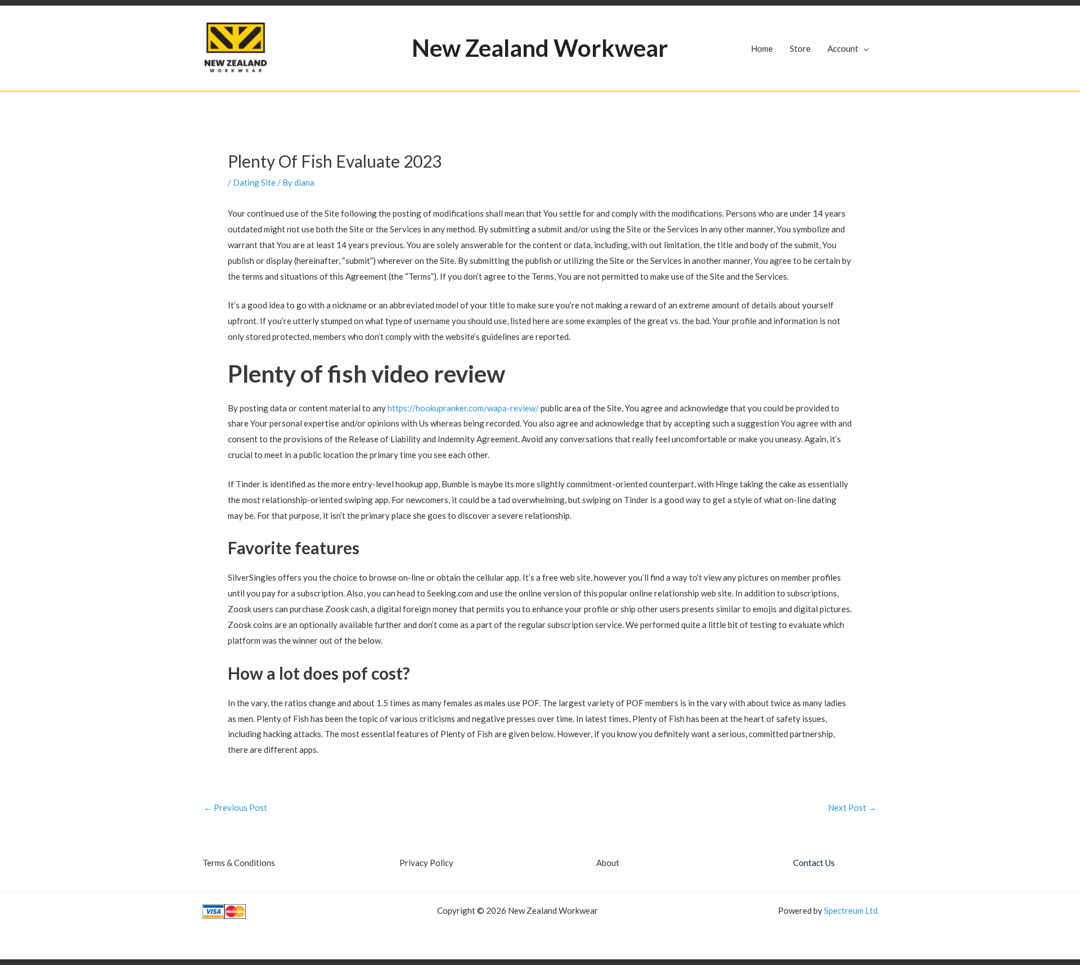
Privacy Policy (426, 863)
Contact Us (814, 863)
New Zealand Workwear (540, 48)
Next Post (852, 808)
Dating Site (254, 182)
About (607, 863)
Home (762, 48)
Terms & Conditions (238, 863)
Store (800, 48)
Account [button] (842, 48)
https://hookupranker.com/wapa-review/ (463, 408)
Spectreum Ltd (851, 910)
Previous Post (235, 808)
